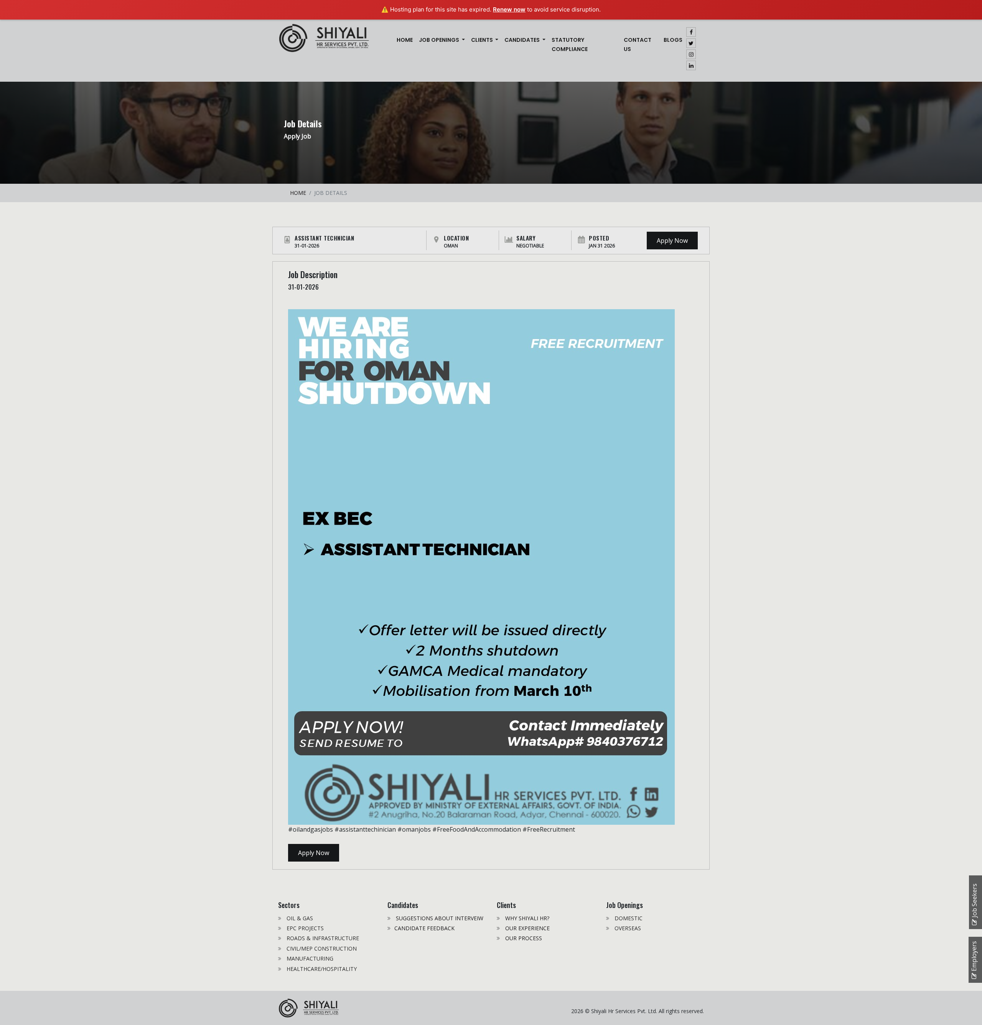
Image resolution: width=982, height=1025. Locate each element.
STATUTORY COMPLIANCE (570, 44)
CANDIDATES (522, 40)
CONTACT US (637, 44)
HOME (298, 192)
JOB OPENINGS (439, 40)
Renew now (509, 9)
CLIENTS (482, 40)
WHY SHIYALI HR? (526, 918)
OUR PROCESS (523, 938)
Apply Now (672, 240)
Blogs (673, 40)
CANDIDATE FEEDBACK (424, 928)
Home (406, 40)
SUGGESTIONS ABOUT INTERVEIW (438, 918)
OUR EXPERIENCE (527, 928)
